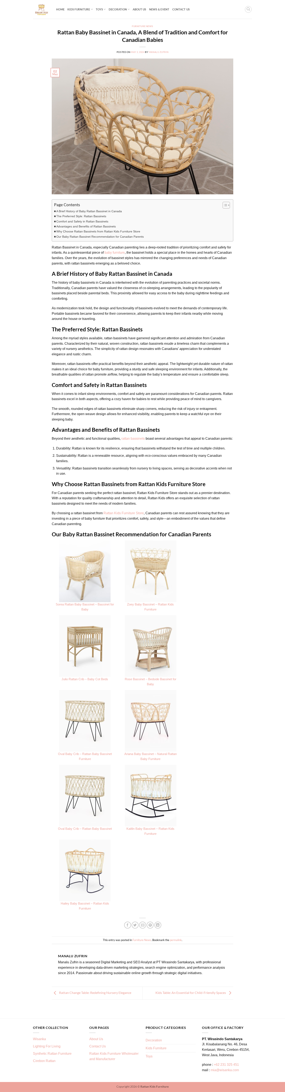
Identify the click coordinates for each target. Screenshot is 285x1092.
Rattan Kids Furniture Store (123, 513)
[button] (248, 9)
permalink (176, 940)
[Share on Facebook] (127, 925)
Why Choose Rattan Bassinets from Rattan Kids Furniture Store (98, 231)
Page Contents (67, 204)
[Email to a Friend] (142, 925)
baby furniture (115, 252)
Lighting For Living (47, 1046)
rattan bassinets (133, 438)
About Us (139, 9)
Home (60, 9)
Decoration (118, 9)
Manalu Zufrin (158, 52)
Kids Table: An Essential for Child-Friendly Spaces (191, 993)
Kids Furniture (78, 9)
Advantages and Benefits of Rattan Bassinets (86, 226)
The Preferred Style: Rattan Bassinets (81, 216)
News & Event (159, 9)
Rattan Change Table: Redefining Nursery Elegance (94, 993)
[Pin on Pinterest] (150, 925)
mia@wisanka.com (225, 1070)
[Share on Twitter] (135, 925)
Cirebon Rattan (44, 1061)
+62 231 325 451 (226, 1064)
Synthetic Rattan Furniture (52, 1053)
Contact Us (181, 9)
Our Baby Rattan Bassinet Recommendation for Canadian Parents (100, 236)
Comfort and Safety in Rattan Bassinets (82, 221)
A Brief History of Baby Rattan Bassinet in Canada (89, 211)
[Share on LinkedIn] (157, 925)
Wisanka (40, 1039)
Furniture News (142, 26)
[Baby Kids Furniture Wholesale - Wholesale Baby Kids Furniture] (41, 9)
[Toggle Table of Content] (224, 205)
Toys (99, 9)
